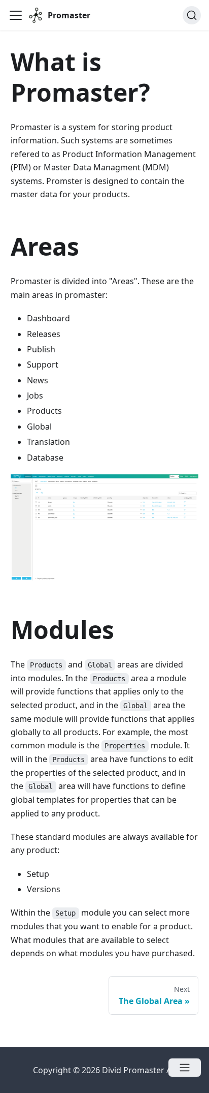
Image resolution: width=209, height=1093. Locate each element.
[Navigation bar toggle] (15, 15)
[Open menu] (184, 1067)
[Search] (192, 15)
